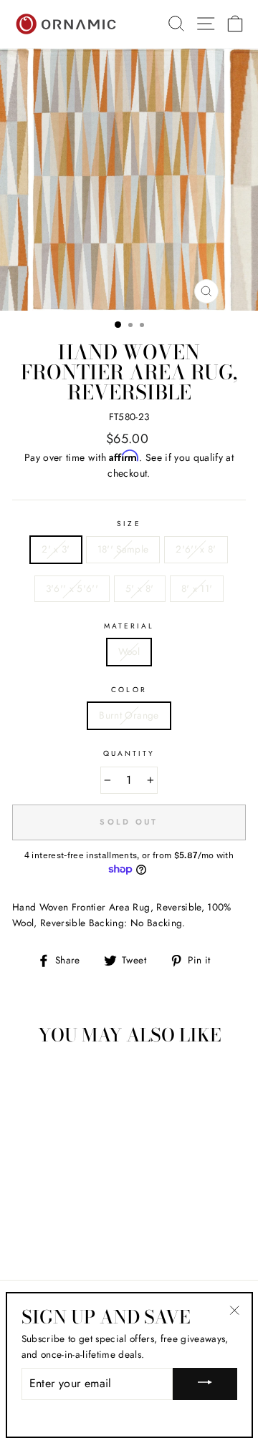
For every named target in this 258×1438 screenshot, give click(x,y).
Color (128, 689)
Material (129, 626)
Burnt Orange (128, 715)
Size (128, 523)
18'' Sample (123, 549)
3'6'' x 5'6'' (72, 588)
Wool (129, 651)
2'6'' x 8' (196, 549)
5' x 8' (139, 588)
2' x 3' (56, 549)
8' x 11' (197, 588)
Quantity (129, 753)
